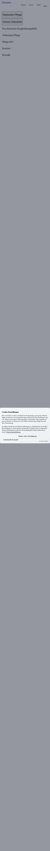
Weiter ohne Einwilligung (27, 436)
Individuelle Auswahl (10, 440)
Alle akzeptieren (9, 436)
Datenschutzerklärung (14, 432)
